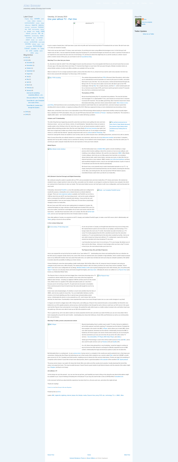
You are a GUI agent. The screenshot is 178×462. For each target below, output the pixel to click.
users (41, 51)
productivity (33, 42)
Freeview (97, 112)
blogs (31, 18)
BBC (53, 395)
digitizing (41, 25)
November (29, 65)
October (29, 68)
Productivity (106, 3)
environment (34, 27)
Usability (114, 3)
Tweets (151, 3)
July (28, 76)
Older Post (127, 455)
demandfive (93, 337)
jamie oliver (34, 33)
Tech (133, 3)
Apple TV (50, 270)
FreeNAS (64, 190)
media (41, 35)
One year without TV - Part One (35, 98)
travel (27, 48)
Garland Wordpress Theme (77, 458)
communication (30, 23)
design (42, 23)
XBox (122, 395)
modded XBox (102, 149)
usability (36, 51)
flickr (26, 29)
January (29, 90)
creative (38, 23)
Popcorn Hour (123, 270)
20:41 (59, 391)
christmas (39, 21)
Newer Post (51, 455)
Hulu (119, 339)
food (29, 29)
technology (37, 46)
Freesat (103, 112)
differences (27, 25)
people (40, 39)
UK (27, 51)
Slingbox (52, 367)
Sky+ (95, 86)
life (39, 33)
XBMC (120, 153)
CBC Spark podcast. (122, 359)
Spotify (115, 342)
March (28, 85)
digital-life (34, 25)
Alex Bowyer (32, 5)
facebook (41, 27)
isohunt (90, 132)
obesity (32, 39)
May (28, 79)
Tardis (49, 219)
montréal (29, 37)
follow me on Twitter (148, 34)
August (28, 73)
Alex (145, 19)
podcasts (26, 42)
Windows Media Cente (83, 267)
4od (88, 337)
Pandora (104, 342)
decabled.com (119, 376)
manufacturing (35, 35)
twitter (42, 48)
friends (42, 29)
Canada (98, 3)
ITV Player (100, 337)
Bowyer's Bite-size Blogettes (64, 387)
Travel (127, 3)
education (27, 27)
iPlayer (105, 328)
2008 (26, 114)
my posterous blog (86, 56)
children (34, 21)
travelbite (33, 48)
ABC (124, 339)
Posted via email (51, 387)
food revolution (35, 29)
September (30, 71)
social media (41, 42)
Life (138, 3)
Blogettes (144, 3)
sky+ (103, 395)
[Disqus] (89, 426)
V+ (115, 86)
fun (25, 31)
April (28, 82)
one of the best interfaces (117, 159)
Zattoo (119, 337)
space (38, 44)
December (29, 62)
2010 (26, 60)
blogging (27, 18)
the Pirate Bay (98, 132)
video (32, 53)
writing (36, 53)
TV (38, 48)
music (34, 37)
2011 (26, 57)
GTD (33, 31)
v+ (115, 395)
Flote (111, 355)
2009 (26, 111)
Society (121, 3)
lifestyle (80, 395)
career (42, 18)
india (42, 31)
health (37, 31)
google (29, 31)
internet (28, 33)
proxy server (77, 353)
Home (89, 455)
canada (37, 19)
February (29, 87)
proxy (97, 395)
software (34, 44)
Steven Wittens (91, 458)
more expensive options (65, 194)
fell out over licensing (91, 128)
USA (30, 51)
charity (28, 21)
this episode (104, 359)
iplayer (74, 395)
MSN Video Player (109, 337)
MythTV (50, 267)
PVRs (104, 77)
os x (37, 39)
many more (93, 270)
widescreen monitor (107, 137)
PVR (100, 395)
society (28, 44)
